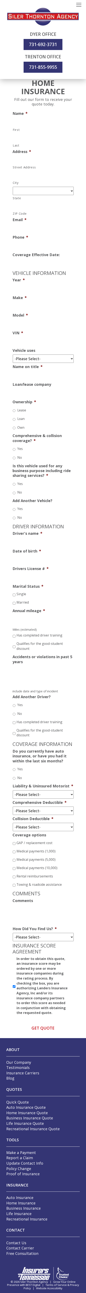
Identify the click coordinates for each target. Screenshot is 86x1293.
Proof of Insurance (23, 1173)
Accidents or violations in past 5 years (42, 659)
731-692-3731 (43, 44)
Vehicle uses (24, 350)
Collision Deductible (33, 818)
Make (20, 297)
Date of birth (27, 551)
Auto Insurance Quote (26, 1107)
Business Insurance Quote (29, 1117)
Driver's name (27, 533)
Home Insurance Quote (27, 1112)
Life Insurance (19, 1213)
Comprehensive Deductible (40, 802)
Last (16, 145)
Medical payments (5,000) (36, 859)
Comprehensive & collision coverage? (37, 438)
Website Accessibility (49, 1288)
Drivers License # (31, 568)
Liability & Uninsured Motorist (43, 786)
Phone (20, 237)
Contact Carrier (20, 1247)
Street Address (24, 167)
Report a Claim (19, 1157)
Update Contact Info (24, 1163)
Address (22, 151)
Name (20, 113)
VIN (18, 333)
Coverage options (29, 835)
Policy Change (18, 1168)
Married (22, 602)
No (19, 457)
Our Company (18, 1062)
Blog (10, 1078)
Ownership (24, 402)
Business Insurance (23, 1208)
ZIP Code (20, 214)
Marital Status (28, 586)
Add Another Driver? (32, 696)
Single (21, 594)
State (17, 198)
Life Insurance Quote (25, 1123)
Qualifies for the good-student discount (39, 646)
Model (20, 315)
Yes (20, 448)
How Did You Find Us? (35, 928)
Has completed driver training (39, 635)
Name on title (28, 366)
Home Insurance (20, 1202)
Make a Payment (21, 1152)
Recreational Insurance (26, 1219)
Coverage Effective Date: (36, 254)
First (16, 130)
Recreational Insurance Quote (33, 1128)
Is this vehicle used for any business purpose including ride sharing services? (42, 471)
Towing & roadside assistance (39, 884)
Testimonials (18, 1067)
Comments (23, 900)
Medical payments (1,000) (36, 851)
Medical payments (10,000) (36, 868)
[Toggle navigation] (79, 5)
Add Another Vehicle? (32, 500)
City (16, 183)
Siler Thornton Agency (34, 1282)
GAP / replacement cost (34, 843)
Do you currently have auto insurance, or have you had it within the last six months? (40, 756)
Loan (21, 418)
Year (19, 280)
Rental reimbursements (34, 876)
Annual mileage (29, 610)
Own (20, 427)
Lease (21, 410)
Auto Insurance (19, 1197)
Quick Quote (17, 1102)
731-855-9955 (43, 67)
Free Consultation (22, 1253)
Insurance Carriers (22, 1072)
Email (20, 219)
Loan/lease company (32, 384)
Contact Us (16, 1242)
